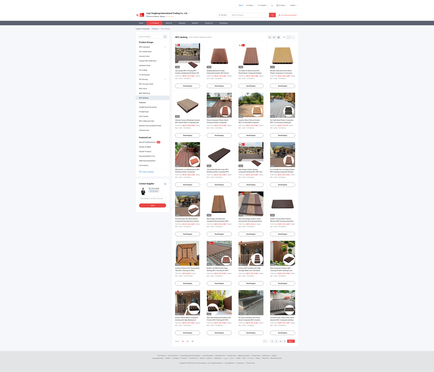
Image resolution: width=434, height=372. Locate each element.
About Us (169, 23)
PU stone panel (144, 75)
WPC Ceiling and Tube (146, 121)
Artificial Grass (144, 130)
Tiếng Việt (265, 358)
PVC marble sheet (145, 51)
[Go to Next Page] (293, 37)
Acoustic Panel (144, 56)
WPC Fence (143, 88)
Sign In (241, 5)
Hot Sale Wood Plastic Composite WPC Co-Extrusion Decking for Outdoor (281, 122)
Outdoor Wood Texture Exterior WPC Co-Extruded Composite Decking (249, 122)
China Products (173, 355)
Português (176, 358)
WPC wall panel (144, 47)
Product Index (256, 355)
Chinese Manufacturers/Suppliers (190, 355)
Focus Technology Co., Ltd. (202, 363)
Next (290, 341)
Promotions (223, 23)
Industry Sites (231, 355)
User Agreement (230, 363)
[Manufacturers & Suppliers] (150, 4)
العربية (225, 358)
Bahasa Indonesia (276, 358)
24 (183, 341)
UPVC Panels (143, 116)
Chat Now (155, 191)
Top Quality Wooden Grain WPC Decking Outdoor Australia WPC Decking (218, 171)
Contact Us (209, 23)
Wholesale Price (220, 355)
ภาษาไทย (250, 358)
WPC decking (143, 98)
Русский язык (193, 358)
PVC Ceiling (143, 70)
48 (192, 341)
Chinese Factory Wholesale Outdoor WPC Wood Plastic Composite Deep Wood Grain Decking (187, 122)
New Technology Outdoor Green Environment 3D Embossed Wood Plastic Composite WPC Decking (250, 221)
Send (152, 205)
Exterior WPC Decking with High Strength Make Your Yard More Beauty (249, 270)
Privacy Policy (250, 363)
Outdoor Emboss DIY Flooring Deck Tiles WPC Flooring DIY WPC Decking (187, 270)
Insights (274, 355)
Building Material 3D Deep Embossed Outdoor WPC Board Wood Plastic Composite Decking (218, 73)
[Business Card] (165, 183)
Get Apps (281, 5)
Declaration (240, 363)
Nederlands (217, 358)
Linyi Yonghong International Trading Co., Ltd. (167, 13)
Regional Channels (243, 355)
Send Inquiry (187, 86)
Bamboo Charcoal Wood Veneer (150, 126)
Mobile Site (266, 355)
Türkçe (258, 358)
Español (167, 358)
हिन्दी (244, 358)
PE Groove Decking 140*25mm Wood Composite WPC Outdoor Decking (249, 319)
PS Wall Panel (144, 112)
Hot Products (162, 355)
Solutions (182, 23)
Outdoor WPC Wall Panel (147, 61)
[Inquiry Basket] (272, 5)
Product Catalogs (147, 172)
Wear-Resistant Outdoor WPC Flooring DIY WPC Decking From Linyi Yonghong (281, 270)
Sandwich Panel (144, 65)
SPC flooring (143, 79)
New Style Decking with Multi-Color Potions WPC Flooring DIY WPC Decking (219, 319)
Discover (195, 23)
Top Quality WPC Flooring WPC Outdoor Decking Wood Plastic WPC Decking (187, 73)
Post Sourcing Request (289, 15)
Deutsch (209, 358)
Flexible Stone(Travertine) (148, 107)
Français (184, 358)
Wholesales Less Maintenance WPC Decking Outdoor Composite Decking (187, 171)
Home (141, 23)
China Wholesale (208, 355)
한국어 (232, 358)
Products (155, 23)
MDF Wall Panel (144, 93)
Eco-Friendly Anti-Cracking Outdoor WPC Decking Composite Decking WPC (282, 171)
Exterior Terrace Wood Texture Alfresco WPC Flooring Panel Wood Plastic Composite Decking (282, 221)
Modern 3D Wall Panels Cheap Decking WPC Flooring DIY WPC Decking (218, 270)
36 (188, 341)
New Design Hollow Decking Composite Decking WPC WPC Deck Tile (250, 171)
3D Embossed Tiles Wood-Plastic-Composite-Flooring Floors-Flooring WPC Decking (187, 221)
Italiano (202, 358)
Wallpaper (142, 102)
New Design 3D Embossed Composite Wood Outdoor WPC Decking (218, 221)
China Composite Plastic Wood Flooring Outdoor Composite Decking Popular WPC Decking (217, 122)
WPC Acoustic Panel (146, 84)
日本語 (238, 358)
